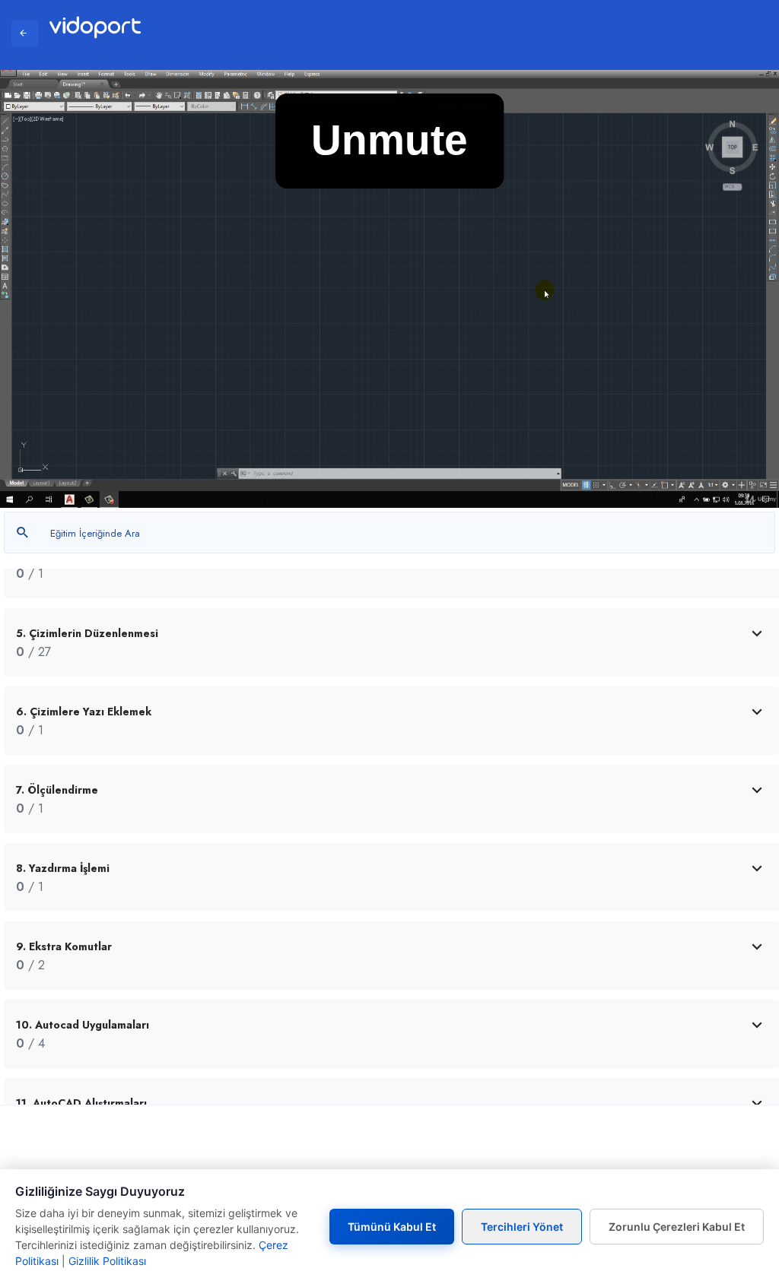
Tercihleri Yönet (522, 1226)
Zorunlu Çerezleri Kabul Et (677, 1226)
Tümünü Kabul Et (392, 1226)
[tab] (391, 642)
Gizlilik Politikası (107, 1260)
